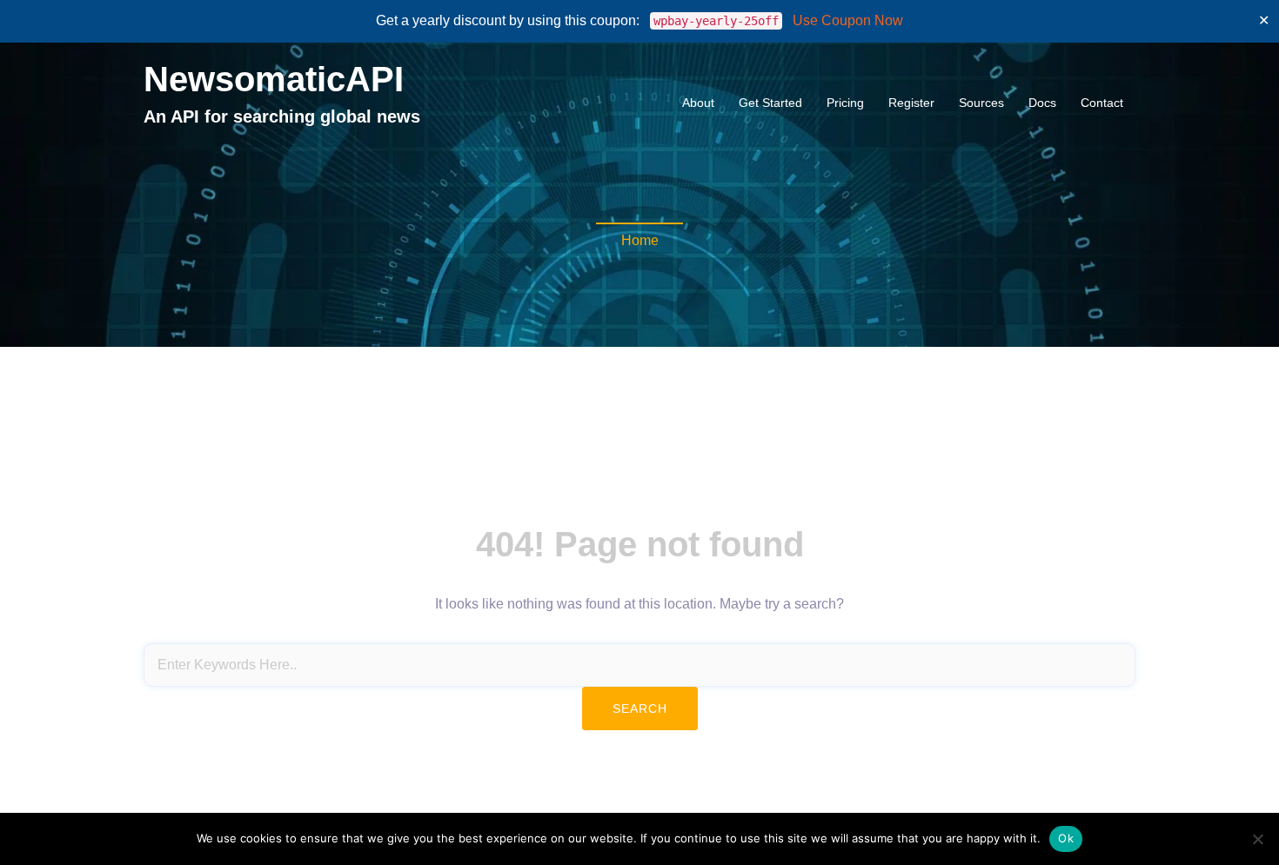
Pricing (845, 103)
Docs (1042, 103)
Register (911, 103)
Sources (981, 103)
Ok (1066, 838)
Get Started (770, 103)
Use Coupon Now (848, 20)
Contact (1102, 103)
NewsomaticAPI (274, 79)
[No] (1257, 839)
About (698, 103)
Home (640, 240)
